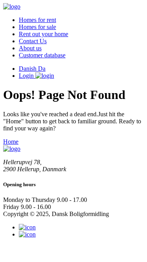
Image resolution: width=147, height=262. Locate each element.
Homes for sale (37, 27)
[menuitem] (81, 20)
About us (30, 48)
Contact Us (33, 41)
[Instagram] (27, 227)
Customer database (42, 55)
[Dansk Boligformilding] (11, 6)
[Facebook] (27, 234)
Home (10, 141)
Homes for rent (37, 19)
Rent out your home (43, 34)
